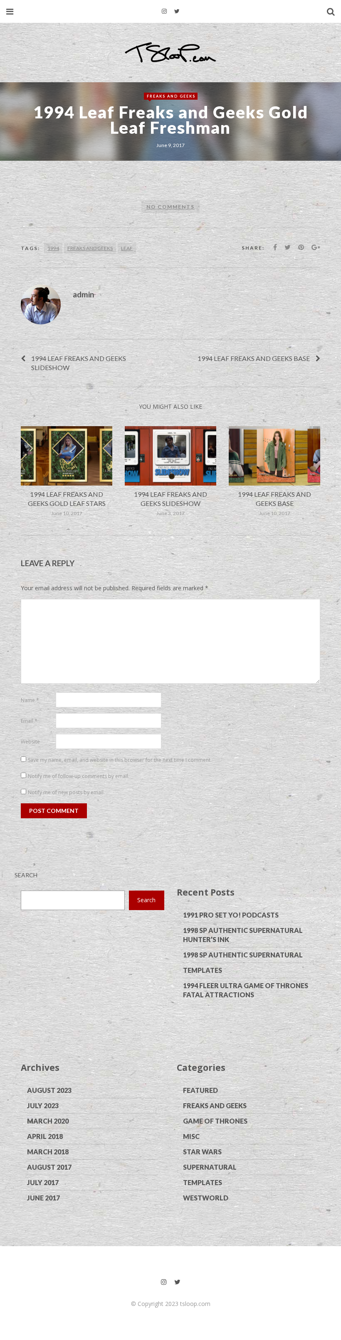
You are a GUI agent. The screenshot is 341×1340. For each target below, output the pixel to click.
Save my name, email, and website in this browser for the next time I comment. (120, 759)
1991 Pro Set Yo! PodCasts (231, 915)
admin (83, 294)
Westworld (205, 1198)
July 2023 (43, 1105)
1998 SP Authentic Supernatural (243, 955)
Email (29, 720)
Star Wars (202, 1152)
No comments (170, 207)
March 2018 (48, 1152)
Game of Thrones (215, 1121)
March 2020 (48, 1121)
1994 (53, 248)
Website (30, 741)
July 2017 (43, 1182)
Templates (202, 970)
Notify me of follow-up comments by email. (78, 776)
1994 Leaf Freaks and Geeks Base (254, 358)
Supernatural (210, 1167)
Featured (200, 1090)
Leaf (127, 248)
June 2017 (43, 1198)
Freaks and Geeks (171, 96)
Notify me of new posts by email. (66, 792)
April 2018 (45, 1136)
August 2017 (49, 1167)
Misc (191, 1136)
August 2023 (49, 1090)
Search (26, 875)
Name (30, 700)
